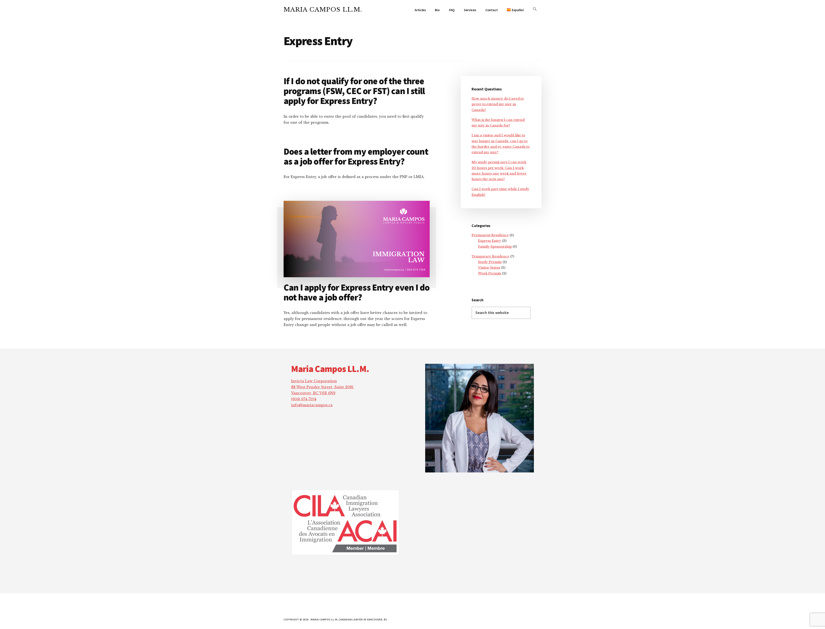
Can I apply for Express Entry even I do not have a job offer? (356, 292)
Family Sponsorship (495, 246)
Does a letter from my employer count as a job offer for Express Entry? (356, 156)
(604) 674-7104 (303, 399)
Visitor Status (489, 267)
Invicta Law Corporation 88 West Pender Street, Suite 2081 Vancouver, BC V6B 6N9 (322, 387)
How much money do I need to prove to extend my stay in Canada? (498, 104)
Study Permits (490, 262)
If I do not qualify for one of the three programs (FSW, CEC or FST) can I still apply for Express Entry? (354, 90)
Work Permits (489, 273)
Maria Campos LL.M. (323, 9)
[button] (535, 9)
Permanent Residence (490, 235)
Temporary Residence (490, 256)
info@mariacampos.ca (312, 405)
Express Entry (489, 241)
